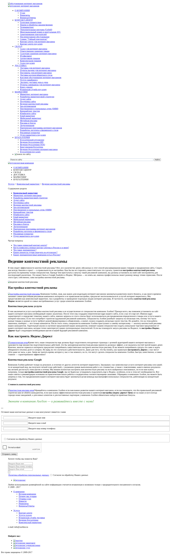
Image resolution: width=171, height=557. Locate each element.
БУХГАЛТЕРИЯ (22, 137)
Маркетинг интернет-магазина (27, 195)
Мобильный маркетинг (24, 219)
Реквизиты (24, 503)
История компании (27, 494)
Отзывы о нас (25, 499)
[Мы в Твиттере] (18, 540)
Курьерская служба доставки (32, 518)
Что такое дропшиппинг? (24, 250)
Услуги (11, 184)
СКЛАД (18, 46)
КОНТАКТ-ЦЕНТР (24, 20)
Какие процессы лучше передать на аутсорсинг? (35, 252)
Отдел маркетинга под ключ (26, 236)
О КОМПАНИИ (22, 10)
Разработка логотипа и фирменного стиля (32, 231)
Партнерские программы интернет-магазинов (34, 229)
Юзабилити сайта (21, 214)
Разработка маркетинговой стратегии (30, 198)
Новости (23, 501)
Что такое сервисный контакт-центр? (30, 245)
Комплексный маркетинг (28, 184)
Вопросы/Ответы (26, 506)
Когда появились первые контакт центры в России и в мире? (41, 247)
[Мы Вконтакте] (24, 543)
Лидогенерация (20, 226)
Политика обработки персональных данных (22, 436)
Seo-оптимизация (21, 207)
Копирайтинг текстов (23, 212)
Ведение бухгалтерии (28, 520)
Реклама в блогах (21, 224)
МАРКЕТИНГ (21, 92)
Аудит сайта (18, 200)
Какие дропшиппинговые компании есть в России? (37, 255)
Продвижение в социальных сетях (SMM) (32, 210)
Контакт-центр (25, 513)
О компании (19, 491)
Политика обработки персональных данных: (28, 475)
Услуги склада (25, 515)
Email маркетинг (20, 217)
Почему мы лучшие (28, 496)
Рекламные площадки (23, 234)
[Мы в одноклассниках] (26, 545)
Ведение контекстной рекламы (56, 184)
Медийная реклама (22, 222)
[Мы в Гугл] (21, 548)
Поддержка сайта (21, 203)
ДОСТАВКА (21, 65)
